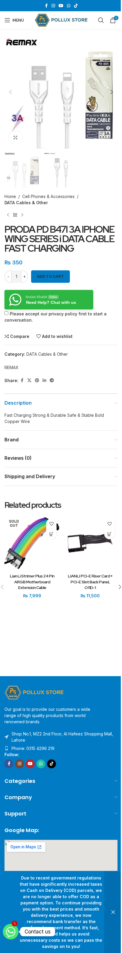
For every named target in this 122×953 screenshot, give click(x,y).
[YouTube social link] (61, 6)
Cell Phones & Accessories (48, 196)
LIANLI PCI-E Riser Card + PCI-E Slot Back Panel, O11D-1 (90, 581)
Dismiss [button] (113, 912)
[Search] (101, 20)
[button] (10, 92)
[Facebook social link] (46, 6)
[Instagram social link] (53, 6)
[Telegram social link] (52, 380)
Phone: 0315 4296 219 (33, 748)
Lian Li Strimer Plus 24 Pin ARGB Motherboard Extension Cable (32, 581)
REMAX (11, 367)
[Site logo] (61, 19)
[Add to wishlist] (51, 523)
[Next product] (22, 215)
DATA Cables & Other (26, 202)
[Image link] (34, 692)
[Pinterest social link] (37, 380)
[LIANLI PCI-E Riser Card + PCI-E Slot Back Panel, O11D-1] (90, 543)
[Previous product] (8, 215)
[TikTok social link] (75, 6)
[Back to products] (15, 215)
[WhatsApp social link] (68, 6)
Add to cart (50, 276)
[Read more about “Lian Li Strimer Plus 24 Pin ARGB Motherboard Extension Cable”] (51, 534)
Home (10, 196)
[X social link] (29, 380)
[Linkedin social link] (44, 380)
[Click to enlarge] (15, 137)
